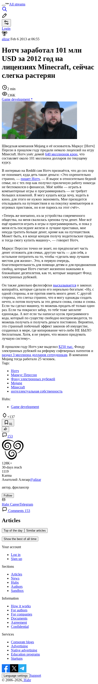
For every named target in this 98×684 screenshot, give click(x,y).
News (15, 578)
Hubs (15, 582)
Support (35, 675)
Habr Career (11, 504)
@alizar (35, 479)
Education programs (25, 654)
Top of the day (13, 530)
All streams (17, 4)
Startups (17, 658)
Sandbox (17, 591)
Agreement (19, 622)
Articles (16, 574)
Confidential (20, 626)
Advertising (19, 646)
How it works (21, 606)
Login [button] (6, 28)
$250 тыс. (66, 347)
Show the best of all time (20, 539)
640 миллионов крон (61, 154)
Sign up (16, 559)
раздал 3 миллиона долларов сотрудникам (34, 355)
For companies (21, 614)
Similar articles (36, 530)
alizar (6, 39)
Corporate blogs (22, 642)
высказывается (64, 285)
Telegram (26, 504)
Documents (19, 618)
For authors (19, 610)
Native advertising (24, 650)
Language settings (16, 675)
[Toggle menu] (3, 5)
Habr (27, 680)
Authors (17, 586)
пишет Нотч (30, 179)
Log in (16, 555)
